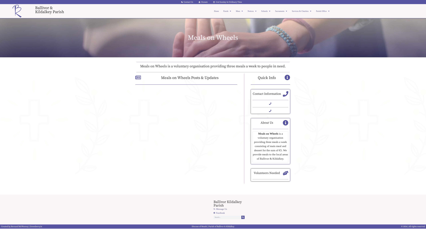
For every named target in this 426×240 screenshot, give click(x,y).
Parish (225, 11)
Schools (264, 11)
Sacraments (279, 11)
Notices (251, 11)
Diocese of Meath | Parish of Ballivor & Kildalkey (213, 226)
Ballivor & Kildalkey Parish (49, 9)
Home (216, 11)
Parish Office (321, 11)
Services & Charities (300, 11)
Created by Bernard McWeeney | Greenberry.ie (21, 226)
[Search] (243, 217)
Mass (238, 11)
